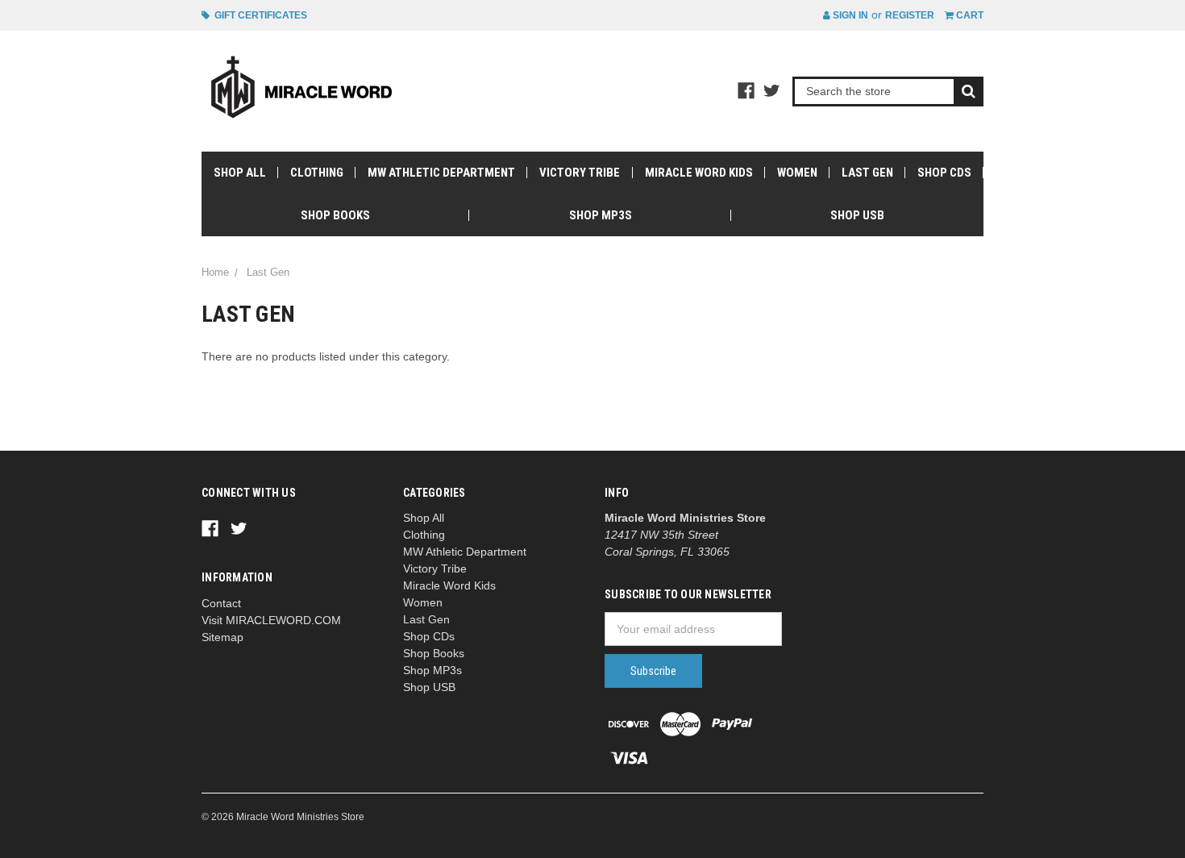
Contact (221, 603)
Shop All (240, 172)
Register (909, 15)
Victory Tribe (579, 172)
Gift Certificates (258, 15)
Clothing (316, 172)
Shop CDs (944, 172)
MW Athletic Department (441, 172)
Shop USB (857, 215)
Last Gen (867, 172)
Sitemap (222, 637)
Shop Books (335, 215)
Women (797, 172)
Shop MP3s (600, 215)
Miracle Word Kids (699, 172)
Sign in (849, 15)
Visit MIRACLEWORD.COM (271, 620)
